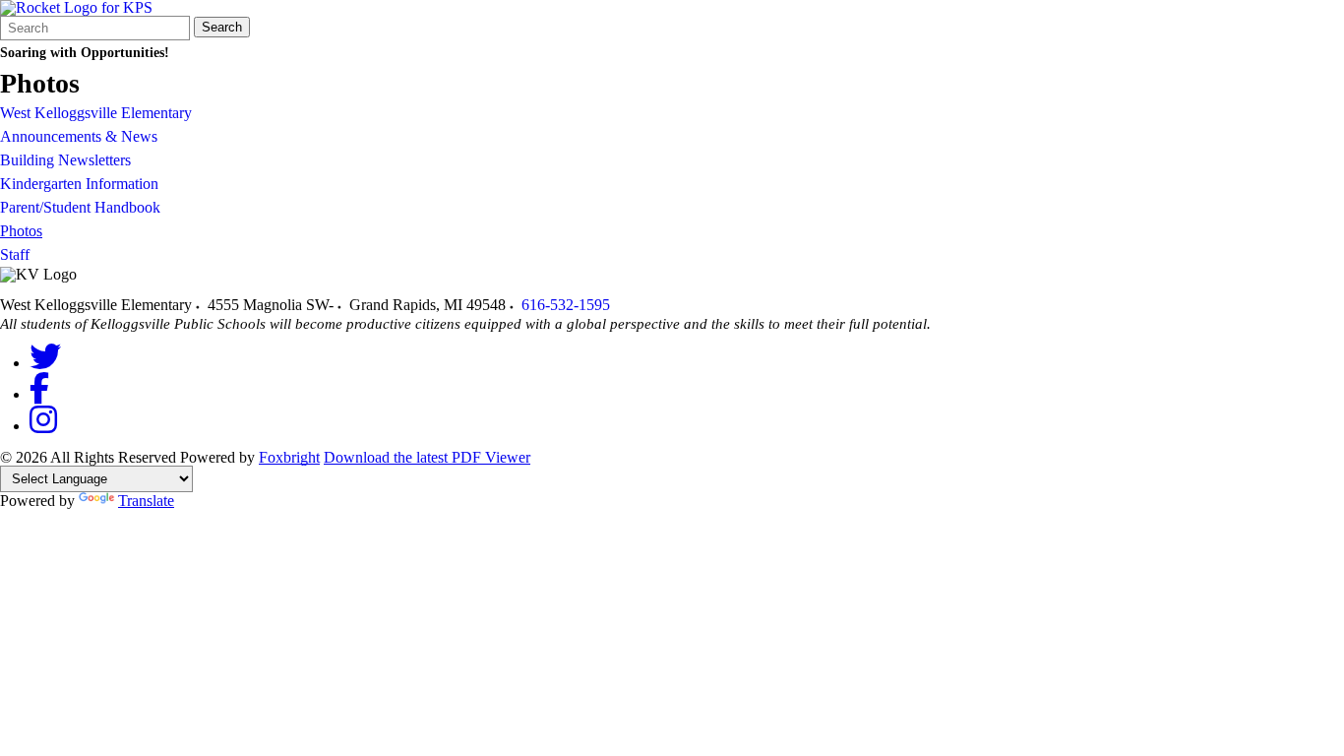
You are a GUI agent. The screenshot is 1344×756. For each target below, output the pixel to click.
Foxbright (289, 457)
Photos (21, 230)
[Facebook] (39, 394)
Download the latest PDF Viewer (427, 457)
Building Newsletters (65, 160)
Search (222, 27)
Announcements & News (78, 136)
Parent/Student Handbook (80, 207)
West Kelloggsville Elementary (96, 112)
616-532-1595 (565, 304)
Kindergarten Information (79, 183)
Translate (146, 500)
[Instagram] (43, 425)
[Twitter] (45, 362)
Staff (15, 254)
